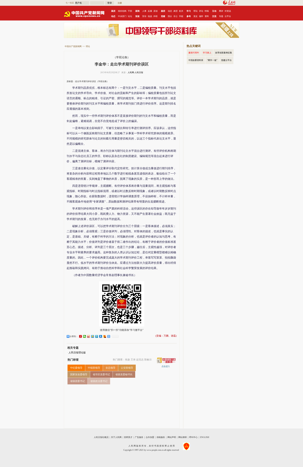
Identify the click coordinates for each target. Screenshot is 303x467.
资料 (207, 16)
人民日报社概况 (101, 437)
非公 (175, 16)
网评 (221, 11)
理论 (195, 11)
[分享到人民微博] (80, 336)
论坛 (130, 16)
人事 (144, 11)
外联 (155, 16)
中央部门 (122, 16)
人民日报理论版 (77, 352)
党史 (195, 16)
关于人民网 (116, 437)
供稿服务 (161, 437)
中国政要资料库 (195, 60)
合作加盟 (150, 437)
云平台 (228, 16)
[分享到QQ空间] (92, 336)
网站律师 (182, 437)
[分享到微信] (84, 336)
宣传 (144, 16)
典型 (175, 11)
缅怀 (201, 16)
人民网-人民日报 (135, 72)
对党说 (228, 11)
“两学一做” (212, 60)
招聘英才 (128, 437)
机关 (181, 11)
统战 (150, 16)
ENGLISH (204, 437)
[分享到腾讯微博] (96, 336)
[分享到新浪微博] (88, 336)
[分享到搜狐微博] (104, 336)
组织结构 (122, 11)
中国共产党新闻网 (73, 46)
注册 (120, 3)
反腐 (150, 11)
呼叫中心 (193, 437)
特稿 (207, 11)
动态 (170, 11)
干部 (130, 11)
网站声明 (171, 437)
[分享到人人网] (100, 336)
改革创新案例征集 (223, 52)
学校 (181, 16)
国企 (170, 16)
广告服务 (139, 437)
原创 (155, 11)
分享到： (74, 336)
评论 (201, 11)
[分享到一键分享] (108, 336)
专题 (221, 16)
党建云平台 (226, 60)
